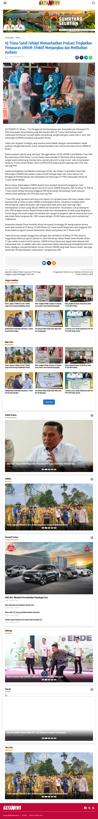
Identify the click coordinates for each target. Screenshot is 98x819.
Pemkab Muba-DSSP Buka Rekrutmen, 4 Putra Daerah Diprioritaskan (19, 330)
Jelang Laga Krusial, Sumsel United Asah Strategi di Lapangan (30, 676)
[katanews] (49, 3)
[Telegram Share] (86, 57)
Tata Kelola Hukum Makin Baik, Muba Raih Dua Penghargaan (48, 330)
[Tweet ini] (81, 57)
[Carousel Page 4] (52, 469)
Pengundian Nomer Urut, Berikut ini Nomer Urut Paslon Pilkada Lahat (73, 272)
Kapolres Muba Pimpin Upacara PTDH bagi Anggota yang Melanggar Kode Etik (22, 272)
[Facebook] (44, 263)
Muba (6, 58)
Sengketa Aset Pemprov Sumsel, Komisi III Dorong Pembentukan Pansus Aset (36, 464)
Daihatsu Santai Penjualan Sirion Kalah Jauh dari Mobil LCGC (23, 620)
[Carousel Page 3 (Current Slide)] (49, 469)
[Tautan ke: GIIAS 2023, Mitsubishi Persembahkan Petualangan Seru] (49, 568)
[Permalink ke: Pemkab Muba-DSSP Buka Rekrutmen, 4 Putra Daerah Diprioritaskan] (19, 318)
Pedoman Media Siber (36, 815)
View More (49, 402)
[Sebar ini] (77, 57)
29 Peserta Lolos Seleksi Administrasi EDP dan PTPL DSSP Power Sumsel (79, 330)
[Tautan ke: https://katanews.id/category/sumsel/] (91, 479)
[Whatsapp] (90, 57)
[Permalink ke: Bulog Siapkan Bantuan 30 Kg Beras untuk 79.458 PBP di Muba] (79, 293)
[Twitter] (49, 263)
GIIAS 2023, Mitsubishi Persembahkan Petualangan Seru (26, 597)
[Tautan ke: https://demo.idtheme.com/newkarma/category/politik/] (91, 415)
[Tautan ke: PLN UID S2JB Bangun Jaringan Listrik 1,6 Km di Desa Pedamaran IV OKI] (49, 717)
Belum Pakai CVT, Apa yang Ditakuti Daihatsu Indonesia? (22, 612)
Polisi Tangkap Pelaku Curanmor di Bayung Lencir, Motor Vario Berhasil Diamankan (48, 305)
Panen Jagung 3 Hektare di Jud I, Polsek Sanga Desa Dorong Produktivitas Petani (17, 305)
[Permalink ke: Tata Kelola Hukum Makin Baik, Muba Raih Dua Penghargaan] (49, 318)
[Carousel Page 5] (55, 469)
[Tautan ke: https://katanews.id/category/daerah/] (91, 689)
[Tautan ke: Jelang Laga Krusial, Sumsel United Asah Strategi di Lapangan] (49, 658)
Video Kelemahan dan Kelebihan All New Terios (19, 605)
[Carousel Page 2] (46, 469)
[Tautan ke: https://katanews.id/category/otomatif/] (91, 537)
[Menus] (5, 3)
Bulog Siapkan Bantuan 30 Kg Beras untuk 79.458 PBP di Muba (78, 305)
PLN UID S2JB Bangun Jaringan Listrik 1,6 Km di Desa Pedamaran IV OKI (34, 732)
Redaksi (24, 815)
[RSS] (54, 263)
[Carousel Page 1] (43, 469)
